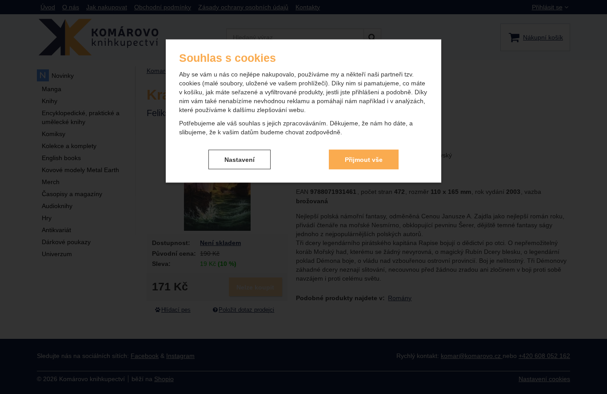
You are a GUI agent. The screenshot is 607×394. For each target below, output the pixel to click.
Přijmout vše (364, 159)
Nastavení (239, 159)
